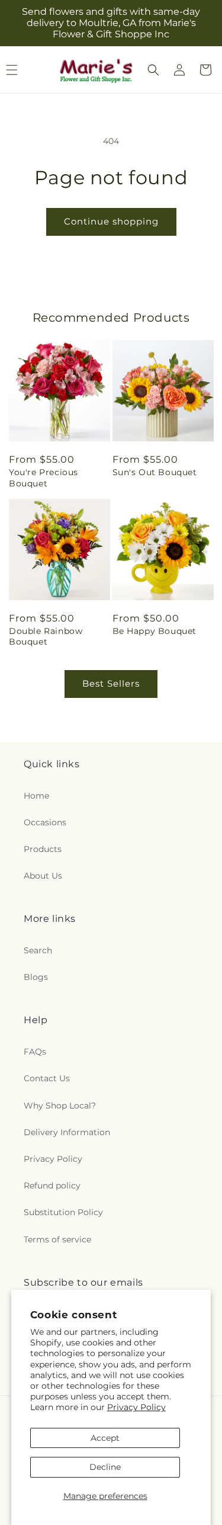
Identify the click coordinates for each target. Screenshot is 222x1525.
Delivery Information (67, 1132)
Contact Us (47, 1078)
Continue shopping (111, 221)
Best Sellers (111, 683)
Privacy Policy (136, 1407)
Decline (105, 1467)
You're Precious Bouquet (43, 477)
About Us (43, 875)
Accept (105, 1438)
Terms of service (57, 1239)
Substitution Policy (63, 1212)
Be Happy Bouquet (154, 631)
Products (43, 849)
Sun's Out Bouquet (154, 472)
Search (38, 950)
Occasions (45, 822)
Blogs (36, 977)
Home (36, 795)
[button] (153, 70)
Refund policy (52, 1185)
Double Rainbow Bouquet (45, 636)
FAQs (35, 1051)
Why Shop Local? (60, 1105)
